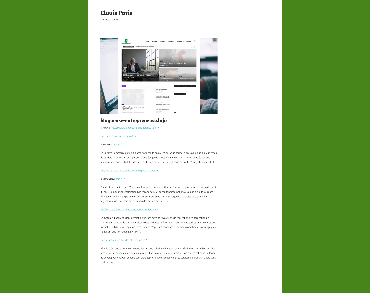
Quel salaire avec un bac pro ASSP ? (119, 136)
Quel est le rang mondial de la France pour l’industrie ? (129, 170)
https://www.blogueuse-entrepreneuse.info (135, 128)
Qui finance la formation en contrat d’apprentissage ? (129, 209)
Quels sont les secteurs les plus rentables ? (123, 240)
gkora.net (119, 179)
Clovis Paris (116, 13)
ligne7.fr (118, 144)
